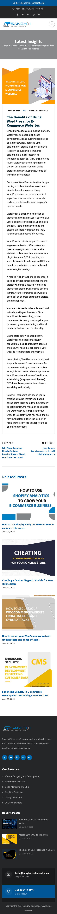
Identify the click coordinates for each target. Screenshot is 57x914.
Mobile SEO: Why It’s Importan (33, 834)
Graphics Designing (14, 792)
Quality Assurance (13, 797)
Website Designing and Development (22, 776)
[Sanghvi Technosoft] (16, 24)
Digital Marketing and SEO (17, 787)
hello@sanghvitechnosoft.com (32, 873)
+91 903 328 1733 (24, 890)
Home (5, 46)
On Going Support (13, 802)
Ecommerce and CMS (37, 111)
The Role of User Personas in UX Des (37, 850)
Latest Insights (18, 46)
